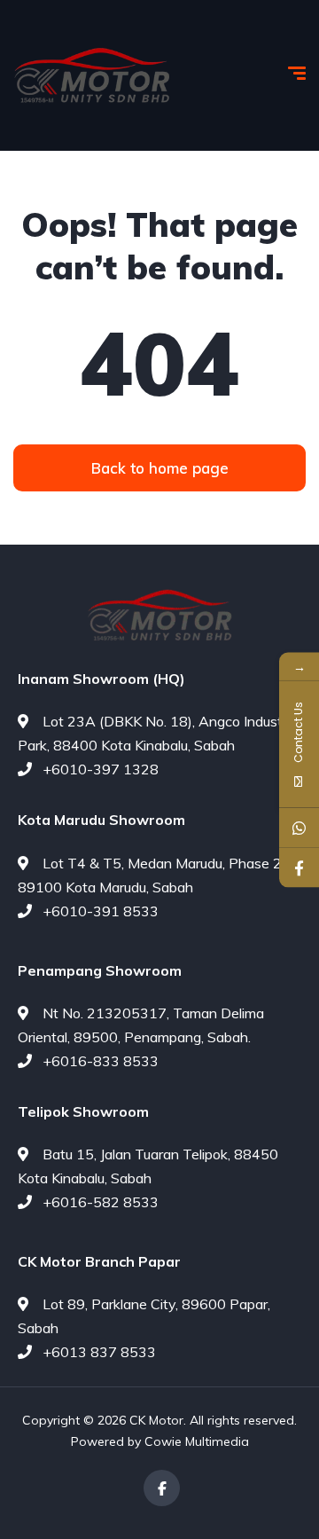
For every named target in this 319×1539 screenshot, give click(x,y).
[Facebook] (162, 1488)
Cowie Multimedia (196, 1441)
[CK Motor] (92, 75)
